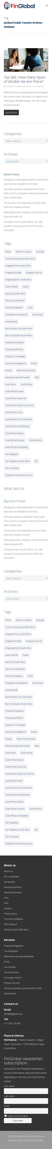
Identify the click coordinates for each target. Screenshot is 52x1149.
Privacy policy (10, 913)
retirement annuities (26, 370)
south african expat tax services (19, 405)
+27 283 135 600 (12, 1023)
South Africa (10, 384)
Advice (8, 251)
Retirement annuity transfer (17, 377)
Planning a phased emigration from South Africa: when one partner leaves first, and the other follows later (26, 193)
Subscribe (18, 1120)
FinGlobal (9, 86)
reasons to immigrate (15, 356)
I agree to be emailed (17, 1115)
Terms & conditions (13, 918)
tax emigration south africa (17, 461)
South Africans (35, 440)
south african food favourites (18, 419)
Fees (6, 897)
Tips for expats (12, 468)
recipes (8, 370)
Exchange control (12, 977)
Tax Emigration (11, 951)
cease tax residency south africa (20, 258)
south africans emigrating (16, 447)
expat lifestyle (11, 286)
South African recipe (14, 433)
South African (26, 384)
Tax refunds (10, 967)
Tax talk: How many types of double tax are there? (24, 79)
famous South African (15, 300)
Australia (40, 251)
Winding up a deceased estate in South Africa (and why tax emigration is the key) (26, 181)
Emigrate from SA (34, 272)
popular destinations (14, 342)
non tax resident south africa (18, 335)
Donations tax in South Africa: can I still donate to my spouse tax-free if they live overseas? (23, 226)
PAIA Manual (10, 924)
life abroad (37, 314)
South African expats (14, 391)
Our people (9, 881)
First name (9, 1086)
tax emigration (11, 454)
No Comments (38, 86)
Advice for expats (23, 251)
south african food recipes (17, 426)
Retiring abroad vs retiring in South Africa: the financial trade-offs (26, 214)
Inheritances (10, 993)
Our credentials (11, 876)
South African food (13, 412)
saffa (37, 377)
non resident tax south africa (18, 328)
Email (6, 1106)
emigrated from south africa (18, 265)
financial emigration (14, 307)
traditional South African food (18, 475)
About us (8, 871)
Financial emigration (13, 945)
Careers (8, 908)
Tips (36, 461)
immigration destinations (16, 314)
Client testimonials (13, 892)
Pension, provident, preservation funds (23, 988)
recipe (34, 363)
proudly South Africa (14, 349)
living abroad (11, 321)
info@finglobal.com (13, 1013)
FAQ (6, 903)
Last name (9, 1096)
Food (30, 307)
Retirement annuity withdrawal (19, 956)
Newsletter (27, 86)
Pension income (12, 982)
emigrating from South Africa (18, 279)
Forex (7, 961)
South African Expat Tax (15, 398)
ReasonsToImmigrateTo (15, 363)
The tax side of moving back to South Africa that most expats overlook (25, 205)
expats (26, 286)
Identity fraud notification (16, 929)
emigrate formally (13, 272)
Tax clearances (11, 972)
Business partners (13, 887)
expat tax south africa (15, 293)
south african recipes (15, 440)
